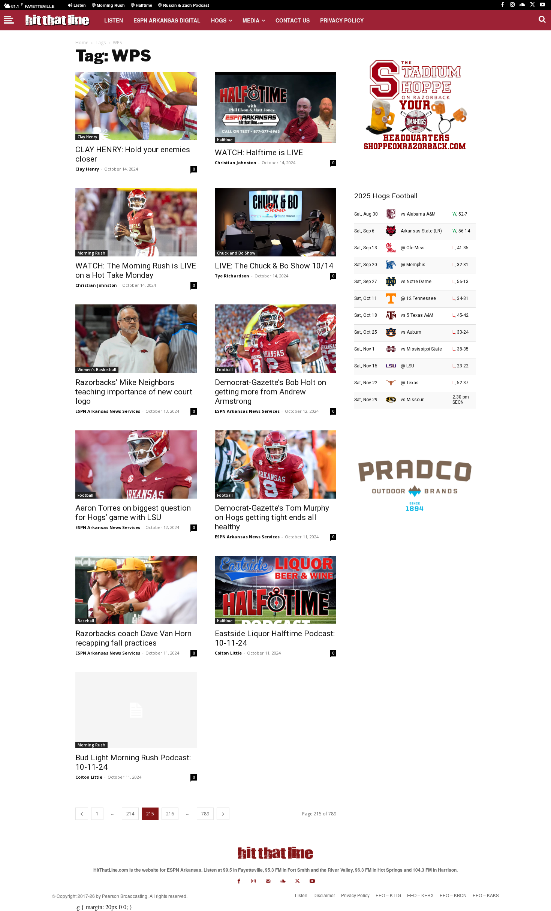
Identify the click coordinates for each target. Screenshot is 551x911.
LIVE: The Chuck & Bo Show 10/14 (274, 265)
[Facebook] (502, 5)
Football (225, 369)
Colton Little (228, 653)
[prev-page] (81, 814)
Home (81, 42)
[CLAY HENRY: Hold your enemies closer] (136, 106)
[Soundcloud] (522, 5)
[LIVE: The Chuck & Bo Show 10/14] (275, 222)
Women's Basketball (97, 369)
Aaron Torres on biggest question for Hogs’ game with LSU (133, 512)
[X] (532, 5)
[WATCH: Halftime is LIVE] (275, 107)
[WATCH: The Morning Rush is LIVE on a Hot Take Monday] (136, 222)
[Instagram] (513, 5)
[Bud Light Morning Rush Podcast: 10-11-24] (136, 710)
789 (205, 814)
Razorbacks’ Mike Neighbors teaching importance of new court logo (133, 392)
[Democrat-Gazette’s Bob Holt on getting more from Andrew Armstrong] (275, 338)
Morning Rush (91, 253)
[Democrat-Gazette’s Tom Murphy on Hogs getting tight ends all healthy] (275, 464)
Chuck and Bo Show (236, 253)
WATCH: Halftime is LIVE (259, 152)
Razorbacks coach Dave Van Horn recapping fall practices (133, 638)
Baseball (86, 620)
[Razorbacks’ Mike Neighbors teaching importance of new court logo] (136, 338)
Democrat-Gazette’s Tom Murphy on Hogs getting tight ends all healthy (272, 517)
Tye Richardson (232, 276)
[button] (542, 19)
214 (130, 814)
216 (170, 814)
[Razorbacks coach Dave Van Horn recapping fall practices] (136, 590)
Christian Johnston (235, 162)
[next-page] (223, 814)
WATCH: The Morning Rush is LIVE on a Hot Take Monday (135, 270)
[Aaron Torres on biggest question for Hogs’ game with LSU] (136, 464)
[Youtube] (542, 5)
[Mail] (268, 881)
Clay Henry (87, 136)
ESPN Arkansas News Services (107, 411)
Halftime (224, 139)
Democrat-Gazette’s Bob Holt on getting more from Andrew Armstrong (270, 392)
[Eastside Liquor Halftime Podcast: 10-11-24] (275, 590)
